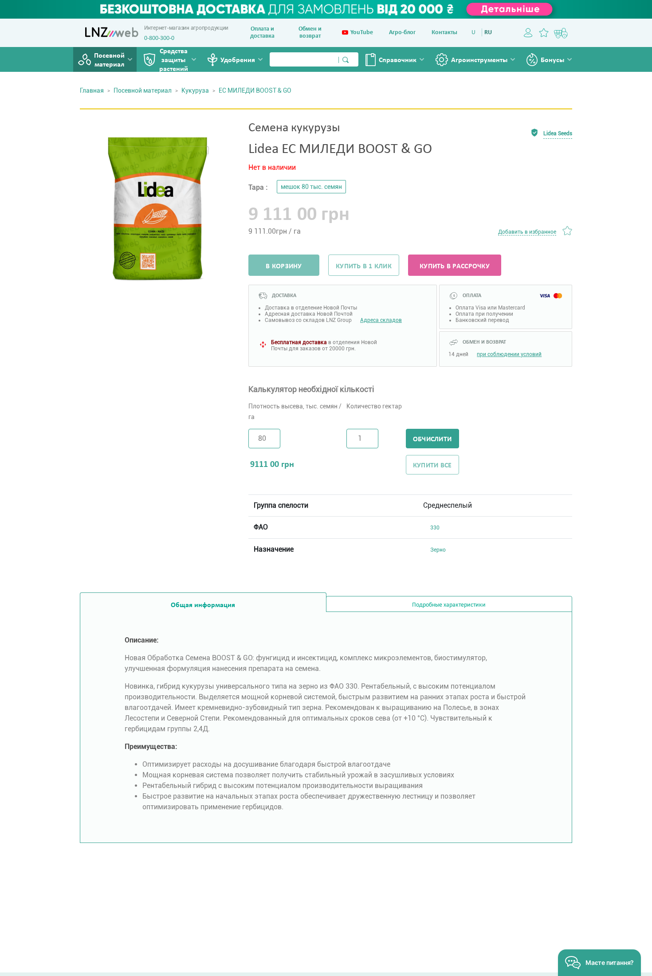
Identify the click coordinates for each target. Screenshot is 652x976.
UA (475, 32)
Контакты (444, 32)
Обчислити (432, 439)
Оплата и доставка (262, 32)
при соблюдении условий (509, 354)
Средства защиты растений (173, 60)
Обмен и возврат (310, 32)
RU (488, 32)
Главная (92, 90)
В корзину (284, 266)
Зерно (438, 550)
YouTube (361, 32)
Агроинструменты (479, 60)
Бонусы (552, 60)
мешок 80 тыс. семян (311, 186)
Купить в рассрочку (455, 266)
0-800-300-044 (162, 38)
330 (435, 528)
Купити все (432, 465)
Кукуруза (195, 90)
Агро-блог (402, 32)
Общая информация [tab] (203, 605)
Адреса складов (381, 320)
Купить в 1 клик (364, 266)
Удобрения (237, 60)
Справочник (397, 60)
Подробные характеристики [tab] (449, 605)
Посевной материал (109, 60)
